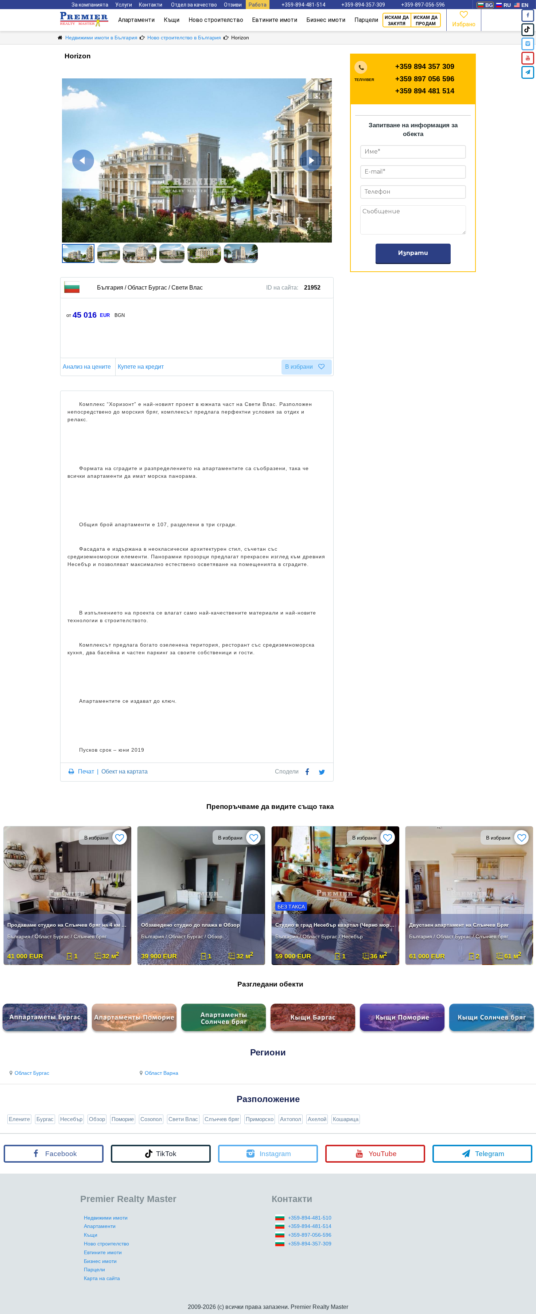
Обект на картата (124, 771)
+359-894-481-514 (303, 5)
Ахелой (317, 1119)
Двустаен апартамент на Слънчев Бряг (459, 925)
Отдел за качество (194, 5)
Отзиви (233, 5)
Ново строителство (216, 19)
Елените (19, 1119)
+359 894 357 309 (424, 66)
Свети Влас (183, 1119)
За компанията (89, 5)
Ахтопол (290, 1119)
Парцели (366, 19)
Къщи (171, 19)
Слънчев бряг (222, 1119)
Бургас (45, 1119)
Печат (86, 771)
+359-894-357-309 (363, 5)
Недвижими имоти (106, 1218)
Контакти (150, 5)
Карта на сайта (102, 1278)
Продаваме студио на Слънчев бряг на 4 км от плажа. (68, 925)
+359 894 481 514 (424, 91)
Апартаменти (136, 19)
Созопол (151, 1119)
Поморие (123, 1119)
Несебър (71, 1119)
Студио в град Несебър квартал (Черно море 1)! (336, 925)
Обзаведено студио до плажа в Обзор (190, 925)
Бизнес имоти (325, 19)
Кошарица (345, 1119)
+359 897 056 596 (424, 79)
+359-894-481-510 (309, 1218)
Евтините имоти (274, 19)
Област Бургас (32, 1073)
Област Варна (161, 1073)
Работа (258, 5)
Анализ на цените (87, 367)
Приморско (259, 1119)
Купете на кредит (141, 367)
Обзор (97, 1119)
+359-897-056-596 (423, 5)
